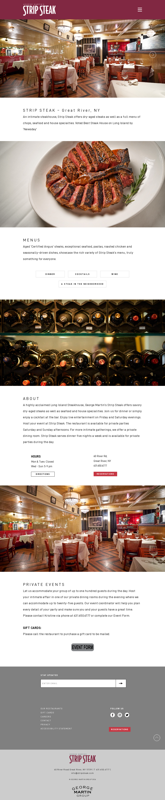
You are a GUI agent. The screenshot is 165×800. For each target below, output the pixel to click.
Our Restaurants (52, 709)
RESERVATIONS (119, 729)
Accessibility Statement (56, 729)
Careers (46, 717)
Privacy (45, 725)
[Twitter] (127, 715)
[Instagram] (120, 715)
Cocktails (82, 274)
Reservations (105, 474)
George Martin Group (82, 791)
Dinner (50, 274)
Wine (115, 274)
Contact (46, 720)
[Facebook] (112, 715)
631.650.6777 (103, 770)
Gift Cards (47, 713)
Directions (43, 474)
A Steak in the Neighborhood (82, 284)
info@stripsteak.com (82, 773)
